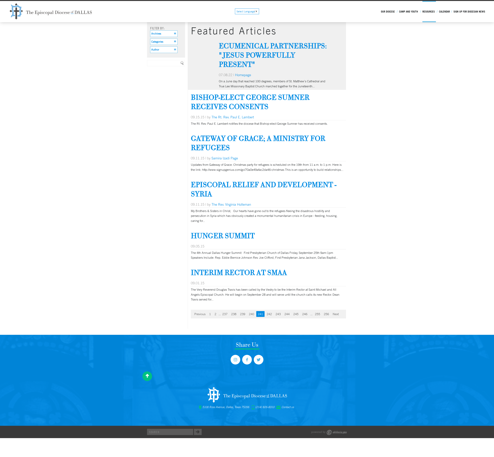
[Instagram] (235, 359)
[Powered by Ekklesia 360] (329, 432)
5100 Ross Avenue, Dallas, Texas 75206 (225, 407)
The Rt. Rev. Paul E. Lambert (232, 117)
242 (269, 314)
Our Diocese (388, 11)
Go (198, 432)
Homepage (243, 75)
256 (326, 314)
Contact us (288, 407)
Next (336, 314)
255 (317, 314)
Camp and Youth (408, 11)
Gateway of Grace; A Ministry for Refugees (258, 142)
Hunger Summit (223, 236)
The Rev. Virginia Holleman (231, 204)
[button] (164, 33)
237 (225, 314)
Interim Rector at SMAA (239, 272)
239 (242, 314)
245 (296, 314)
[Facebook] (247, 359)
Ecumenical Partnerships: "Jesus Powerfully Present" (273, 55)
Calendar (444, 11)
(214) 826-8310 (264, 407)
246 (304, 314)
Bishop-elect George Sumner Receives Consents (250, 101)
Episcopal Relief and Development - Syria (263, 189)
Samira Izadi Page (224, 158)
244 (287, 314)
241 (260, 314)
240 (251, 314)
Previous (200, 314)
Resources (428, 11)
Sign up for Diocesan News (469, 11)
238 (233, 314)
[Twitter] (258, 359)
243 (278, 314)
